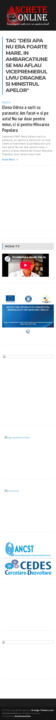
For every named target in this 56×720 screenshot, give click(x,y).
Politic (6, 102)
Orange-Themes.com (42, 710)
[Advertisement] (28, 198)
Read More (8, 159)
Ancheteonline (23, 716)
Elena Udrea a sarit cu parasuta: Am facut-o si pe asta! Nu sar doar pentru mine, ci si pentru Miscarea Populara (25, 118)
